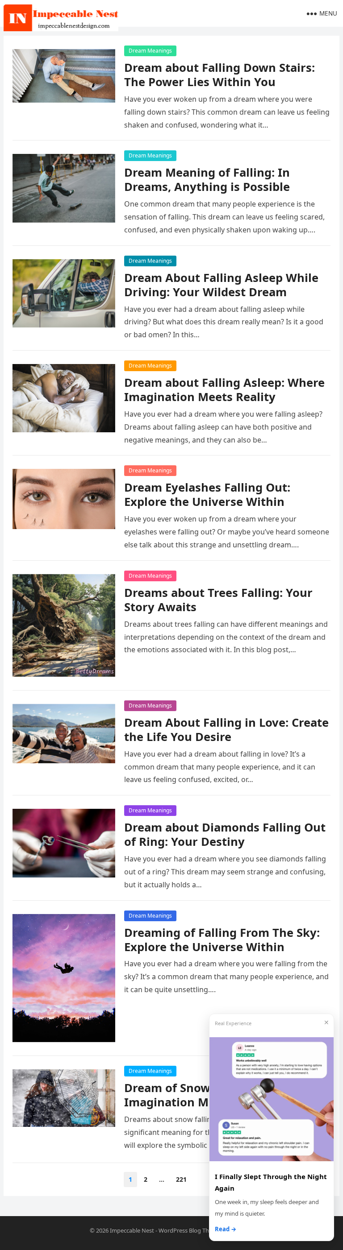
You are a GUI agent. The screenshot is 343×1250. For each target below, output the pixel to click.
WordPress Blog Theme (190, 1230)
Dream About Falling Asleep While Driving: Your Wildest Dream (221, 285)
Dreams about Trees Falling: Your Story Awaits (218, 600)
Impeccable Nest (132, 1230)
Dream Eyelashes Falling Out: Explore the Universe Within (207, 494)
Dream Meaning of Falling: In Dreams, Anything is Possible (207, 180)
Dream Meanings (150, 50)
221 (181, 1179)
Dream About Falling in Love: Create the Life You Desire (226, 730)
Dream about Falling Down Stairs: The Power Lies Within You (219, 75)
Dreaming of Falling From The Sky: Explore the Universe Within (222, 940)
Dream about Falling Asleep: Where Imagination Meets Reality (224, 390)
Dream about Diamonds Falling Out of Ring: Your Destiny (225, 834)
